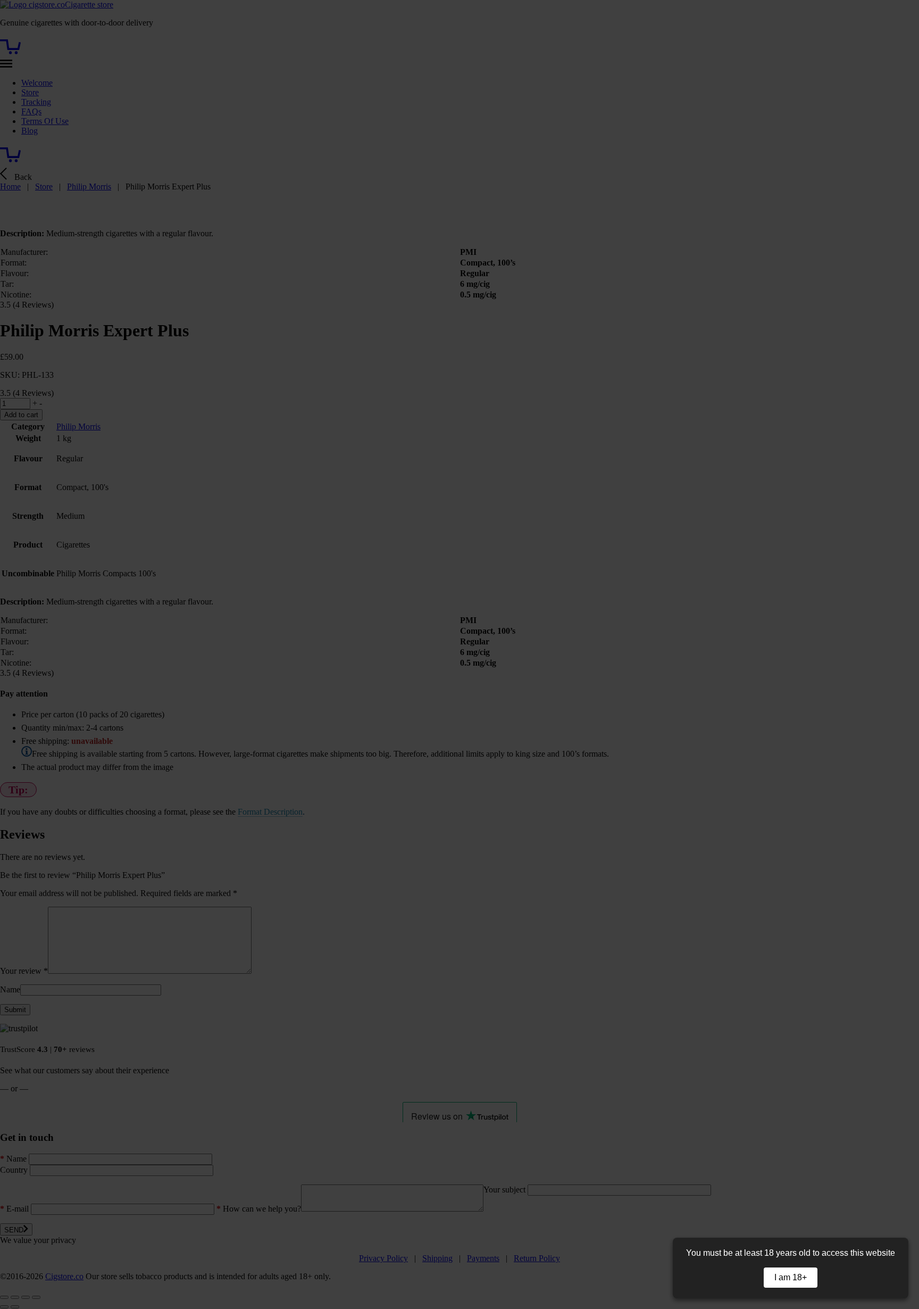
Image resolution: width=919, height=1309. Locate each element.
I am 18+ (790, 1277)
